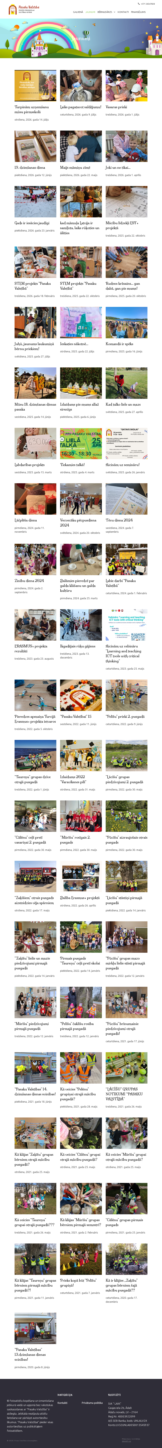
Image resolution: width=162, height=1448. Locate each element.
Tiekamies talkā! (72, 465)
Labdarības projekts (30, 465)
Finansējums (138, 12)
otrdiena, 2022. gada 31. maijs (77, 789)
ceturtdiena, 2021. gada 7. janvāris (80, 1292)
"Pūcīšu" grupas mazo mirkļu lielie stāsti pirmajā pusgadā (125, 963)
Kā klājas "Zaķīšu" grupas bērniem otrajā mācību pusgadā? (34, 1159)
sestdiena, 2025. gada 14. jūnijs (33, 416)
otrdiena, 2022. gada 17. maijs (32, 910)
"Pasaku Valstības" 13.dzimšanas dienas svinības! (30, 1355)
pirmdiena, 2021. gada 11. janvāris (34, 1297)
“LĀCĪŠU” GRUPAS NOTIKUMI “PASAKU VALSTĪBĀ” (124, 1094)
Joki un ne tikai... (118, 167)
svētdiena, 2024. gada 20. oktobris (80, 532)
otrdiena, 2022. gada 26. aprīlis (78, 905)
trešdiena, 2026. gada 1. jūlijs (122, 114)
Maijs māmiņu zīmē (75, 167)
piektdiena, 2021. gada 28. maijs (78, 1106)
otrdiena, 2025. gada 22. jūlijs (77, 351)
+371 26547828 (148, 4)
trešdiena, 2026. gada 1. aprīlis (123, 175)
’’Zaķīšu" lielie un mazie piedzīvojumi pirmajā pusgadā (32, 963)
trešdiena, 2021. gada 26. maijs (124, 1106)
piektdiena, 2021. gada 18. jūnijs (33, 1101)
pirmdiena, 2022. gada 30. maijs (124, 789)
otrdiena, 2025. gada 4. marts (77, 472)
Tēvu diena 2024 (119, 520)
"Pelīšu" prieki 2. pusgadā (125, 716)
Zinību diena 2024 (29, 581)
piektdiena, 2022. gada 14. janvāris (126, 910)
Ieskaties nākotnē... (74, 344)
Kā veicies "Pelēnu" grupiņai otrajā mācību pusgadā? (78, 1094)
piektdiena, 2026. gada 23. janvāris (35, 230)
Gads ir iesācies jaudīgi (32, 223)
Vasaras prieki (116, 107)
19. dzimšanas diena (30, 167)
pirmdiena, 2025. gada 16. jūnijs (124, 351)
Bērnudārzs (105, 12)
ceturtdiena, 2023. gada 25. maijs (125, 668)
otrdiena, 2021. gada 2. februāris (79, 1232)
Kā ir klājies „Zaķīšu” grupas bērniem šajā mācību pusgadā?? (121, 1285)
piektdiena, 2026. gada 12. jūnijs (33, 175)
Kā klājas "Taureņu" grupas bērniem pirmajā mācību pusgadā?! (35, 1285)
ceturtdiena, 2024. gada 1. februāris (126, 593)
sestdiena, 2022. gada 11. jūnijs (78, 724)
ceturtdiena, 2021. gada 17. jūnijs (125, 1041)
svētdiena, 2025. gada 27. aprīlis (124, 412)
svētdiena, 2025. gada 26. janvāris (125, 472)
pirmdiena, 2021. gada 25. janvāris (125, 1232)
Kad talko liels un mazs (123, 404)
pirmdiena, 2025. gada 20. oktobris (126, 296)
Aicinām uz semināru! (123, 465)
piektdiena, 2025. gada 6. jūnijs (78, 416)
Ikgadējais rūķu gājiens (77, 646)
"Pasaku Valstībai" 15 (75, 716)
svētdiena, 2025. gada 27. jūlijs (32, 356)
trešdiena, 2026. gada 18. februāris (35, 296)
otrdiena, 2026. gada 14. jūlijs (32, 119)
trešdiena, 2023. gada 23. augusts (34, 658)
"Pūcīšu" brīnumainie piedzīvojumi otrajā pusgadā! (122, 1029)
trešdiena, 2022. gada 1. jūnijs (32, 789)
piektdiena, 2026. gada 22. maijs (78, 175)
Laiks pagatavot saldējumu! (80, 107)
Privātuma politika (92, 1402)
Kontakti (123, 12)
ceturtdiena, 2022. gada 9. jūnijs (124, 724)
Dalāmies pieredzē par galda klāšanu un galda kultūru (78, 586)
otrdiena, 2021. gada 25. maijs (32, 1172)
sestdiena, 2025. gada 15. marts (33, 472)
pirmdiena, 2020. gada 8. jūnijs (32, 1367)
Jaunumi (90, 12)
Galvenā (78, 12)
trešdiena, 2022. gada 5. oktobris (34, 729)
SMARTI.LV (126, 1441)
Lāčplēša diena (26, 520)
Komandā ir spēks (119, 344)
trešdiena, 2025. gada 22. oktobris (125, 235)
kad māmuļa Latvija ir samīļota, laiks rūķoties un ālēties (79, 228)
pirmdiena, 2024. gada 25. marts (79, 598)
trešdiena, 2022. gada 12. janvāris (125, 975)
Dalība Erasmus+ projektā (80, 898)
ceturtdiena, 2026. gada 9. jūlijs (78, 114)
